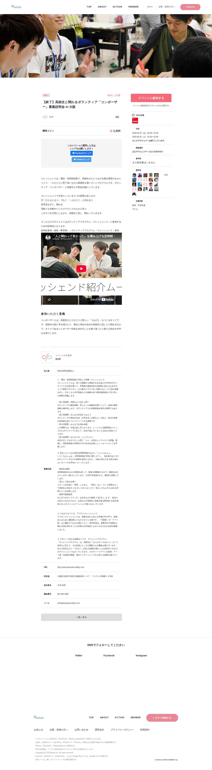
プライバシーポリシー (122, 729)
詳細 (117, 117)
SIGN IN (190, 7)
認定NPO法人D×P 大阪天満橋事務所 (147, 152)
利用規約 (144, 729)
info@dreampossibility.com (68, 603)
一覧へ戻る (81, 617)
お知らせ (38, 729)
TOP (89, 7)
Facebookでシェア (83, 153)
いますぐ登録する (162, 717)
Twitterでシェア (83, 159)
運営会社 (99, 729)
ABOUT (102, 7)
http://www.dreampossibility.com (70, 567)
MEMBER (133, 7)
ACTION (117, 7)
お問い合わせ (81, 729)
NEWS (150, 7)
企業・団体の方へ (166, 7)
